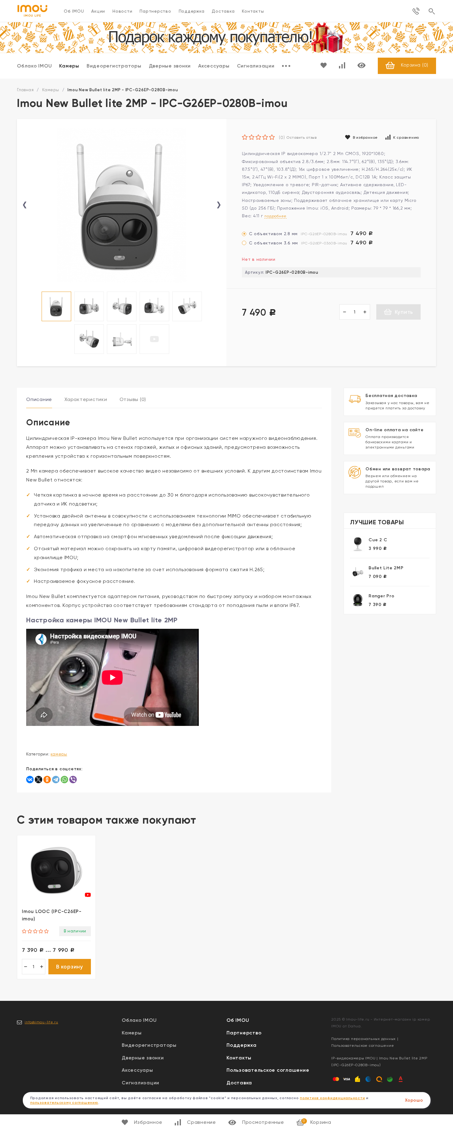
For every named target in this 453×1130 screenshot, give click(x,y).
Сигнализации (256, 66)
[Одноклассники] (47, 779)
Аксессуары (214, 66)
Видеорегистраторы (114, 66)
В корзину (69, 967)
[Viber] (73, 779)
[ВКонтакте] (30, 779)
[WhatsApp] (64, 779)
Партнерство (155, 11)
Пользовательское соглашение (267, 1070)
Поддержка (192, 11)
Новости (122, 11)
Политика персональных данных (363, 1039)
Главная (25, 90)
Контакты (253, 11)
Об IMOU (74, 11)
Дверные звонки (170, 66)
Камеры (69, 66)
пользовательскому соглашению (64, 1102)
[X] (38, 779)
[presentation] (24, 205)
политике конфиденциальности (332, 1098)
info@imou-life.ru (41, 1022)
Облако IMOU (34, 66)
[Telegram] (55, 779)
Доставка (223, 11)
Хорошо (414, 1100)
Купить (404, 312)
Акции (98, 11)
